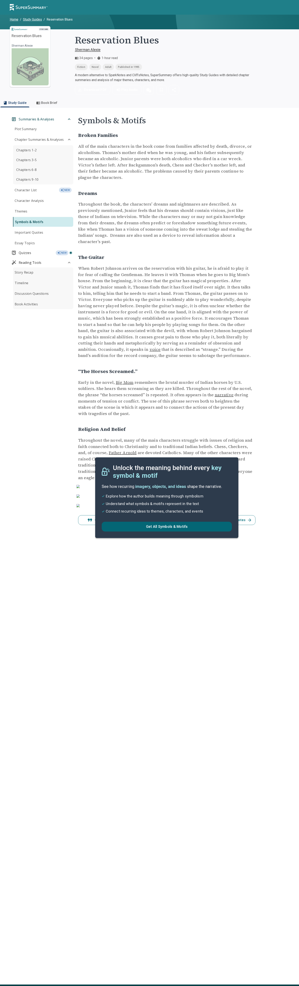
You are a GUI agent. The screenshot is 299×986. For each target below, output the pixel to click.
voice (155, 349)
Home (14, 19)
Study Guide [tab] (17, 103)
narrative (224, 395)
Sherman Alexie (87, 49)
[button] (148, 90)
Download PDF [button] (95, 90)
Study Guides (32, 19)
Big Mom (124, 382)
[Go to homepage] (29, 7)
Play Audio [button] (129, 90)
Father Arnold (122, 453)
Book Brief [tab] (49, 103)
